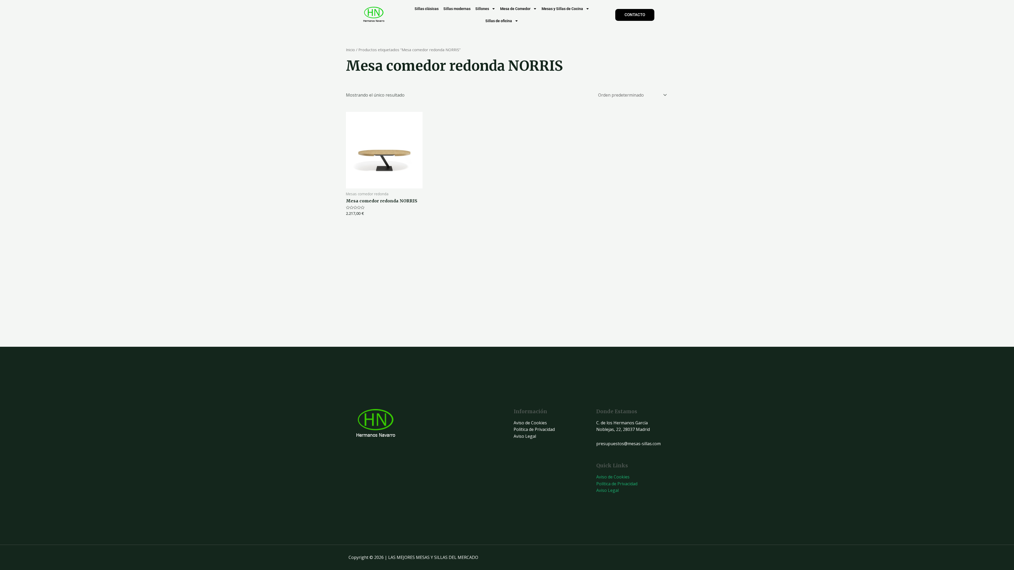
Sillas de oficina (498, 21)
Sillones (482, 9)
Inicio (350, 49)
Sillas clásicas (427, 9)
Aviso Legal (525, 436)
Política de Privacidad (534, 429)
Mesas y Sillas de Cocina (562, 9)
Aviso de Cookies (530, 423)
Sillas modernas (457, 9)
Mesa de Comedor (515, 9)
